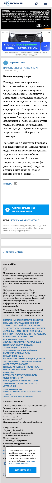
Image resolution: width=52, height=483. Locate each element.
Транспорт (32, 67)
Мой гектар (24, 325)
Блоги (20, 383)
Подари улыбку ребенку (15, 358)
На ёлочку (32, 350)
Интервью (8, 323)
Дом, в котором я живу (14, 350)
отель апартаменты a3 (13, 389)
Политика (8, 334)
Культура (35, 325)
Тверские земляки (23, 334)
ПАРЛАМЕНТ (8, 353)
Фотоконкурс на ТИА (13, 378)
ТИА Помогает (9, 383)
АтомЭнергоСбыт (26, 336)
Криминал (35, 323)
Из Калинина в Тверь (13, 356)
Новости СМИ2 (13, 252)
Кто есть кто (31, 383)
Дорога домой (34, 342)
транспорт (33, 220)
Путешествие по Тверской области (20, 375)
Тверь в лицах (10, 347)
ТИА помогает (38, 328)
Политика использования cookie (22, 462)
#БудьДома (8, 331)
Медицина (26, 328)
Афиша (22, 339)
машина (24, 220)
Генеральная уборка (13, 367)
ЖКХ (17, 328)
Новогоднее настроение (15, 381)
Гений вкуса (9, 345)
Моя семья (33, 381)
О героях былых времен (14, 369)
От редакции (9, 386)
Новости (7, 320)
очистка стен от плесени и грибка (18, 397)
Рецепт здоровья (36, 358)
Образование (40, 334)
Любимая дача (22, 353)
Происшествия (21, 323)
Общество (38, 320)
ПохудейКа (8, 372)
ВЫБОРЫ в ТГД (9, 336)
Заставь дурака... (11, 361)
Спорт (15, 325)
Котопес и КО (25, 347)
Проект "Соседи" (35, 369)
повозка (15, 220)
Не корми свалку (24, 345)
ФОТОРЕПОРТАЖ (10, 339)
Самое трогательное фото (15, 364)
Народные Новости (14, 67)
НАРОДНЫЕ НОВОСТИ (22, 320)
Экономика (36, 331)
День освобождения (31, 361)
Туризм (6, 325)
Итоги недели (22, 331)
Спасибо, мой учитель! (14, 342)
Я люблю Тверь (31, 367)
